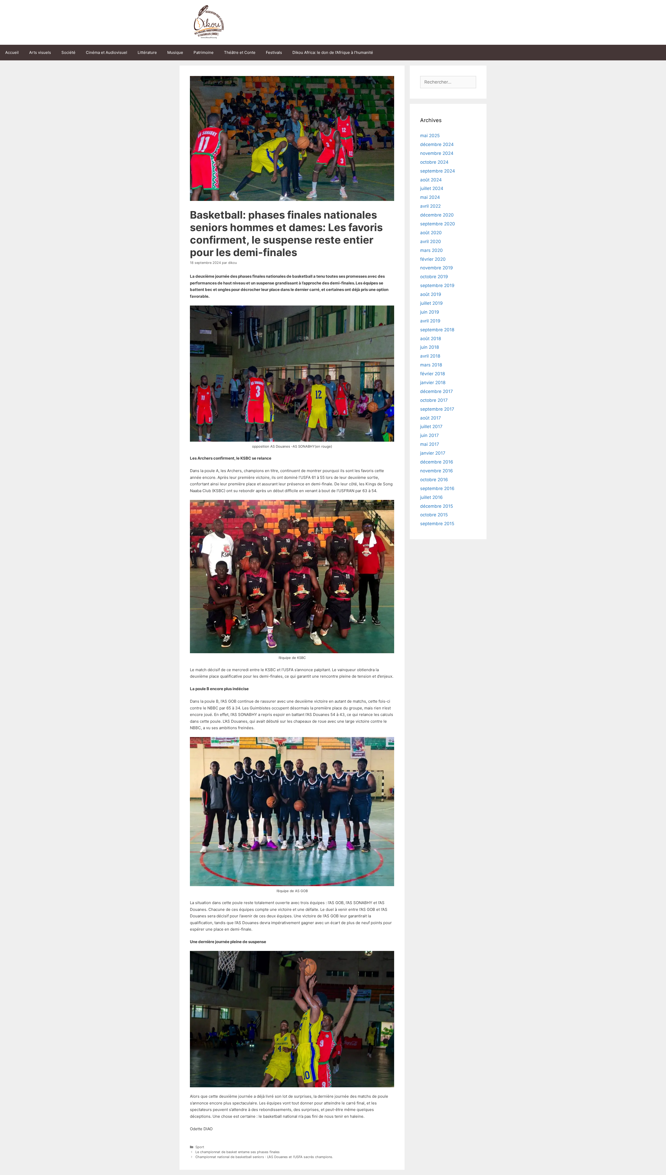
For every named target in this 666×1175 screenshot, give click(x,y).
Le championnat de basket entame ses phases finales (237, 1152)
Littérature (147, 52)
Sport (199, 1147)
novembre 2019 (436, 267)
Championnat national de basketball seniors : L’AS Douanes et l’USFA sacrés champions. (264, 1157)
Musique (175, 52)
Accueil (12, 52)
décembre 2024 (437, 144)
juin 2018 (429, 347)
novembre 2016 (436, 470)
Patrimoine (204, 52)
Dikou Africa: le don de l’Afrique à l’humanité (332, 52)
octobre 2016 (434, 479)
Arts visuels (40, 52)
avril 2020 (430, 241)
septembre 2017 (437, 409)
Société (68, 52)
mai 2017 (429, 444)
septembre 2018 (437, 329)
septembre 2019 (437, 285)
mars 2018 (431, 364)
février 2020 (433, 259)
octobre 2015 (434, 514)
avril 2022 (430, 206)
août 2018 (430, 338)
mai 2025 (430, 135)
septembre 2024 (437, 171)
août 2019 (430, 294)
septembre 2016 (437, 488)
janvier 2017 (432, 453)
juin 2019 (429, 312)
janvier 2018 (432, 382)
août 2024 (431, 179)
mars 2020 (431, 250)
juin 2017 (429, 435)
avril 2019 (430, 320)
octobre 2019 (434, 276)
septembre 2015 (437, 523)
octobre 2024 (434, 162)
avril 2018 (430, 356)
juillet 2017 (431, 426)
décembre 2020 (437, 215)
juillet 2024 (431, 188)
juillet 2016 (431, 497)
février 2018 (432, 373)
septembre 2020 (437, 223)
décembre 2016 (436, 462)
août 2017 (430, 418)
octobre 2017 (434, 400)
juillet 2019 (431, 303)
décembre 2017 (436, 391)
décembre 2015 (436, 506)
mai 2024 (430, 197)
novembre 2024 (436, 153)
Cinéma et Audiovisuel (106, 52)
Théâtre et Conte (239, 52)
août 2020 (431, 232)
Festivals (274, 52)
